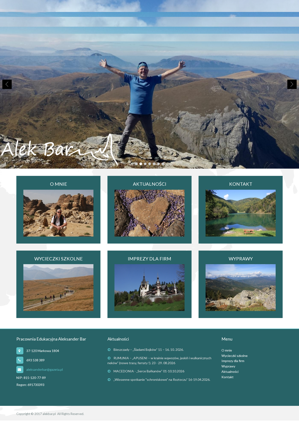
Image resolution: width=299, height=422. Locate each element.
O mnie (226, 350)
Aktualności (229, 372)
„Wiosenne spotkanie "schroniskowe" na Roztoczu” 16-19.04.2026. (162, 379)
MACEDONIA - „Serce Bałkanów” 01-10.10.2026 (149, 371)
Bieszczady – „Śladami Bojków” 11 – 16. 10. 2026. (149, 350)
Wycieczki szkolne (234, 356)
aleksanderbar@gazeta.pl (44, 369)
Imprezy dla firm (232, 361)
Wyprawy (228, 366)
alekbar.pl (49, 414)
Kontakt (227, 377)
